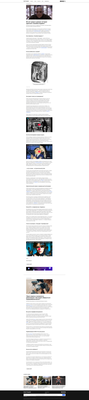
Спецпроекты (47, 1)
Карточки (38, 1)
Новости (31, 1)
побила (47, 29)
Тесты (43, 1)
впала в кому (28, 304)
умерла (31, 305)
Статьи (35, 1)
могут (35, 319)
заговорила (31, 333)
